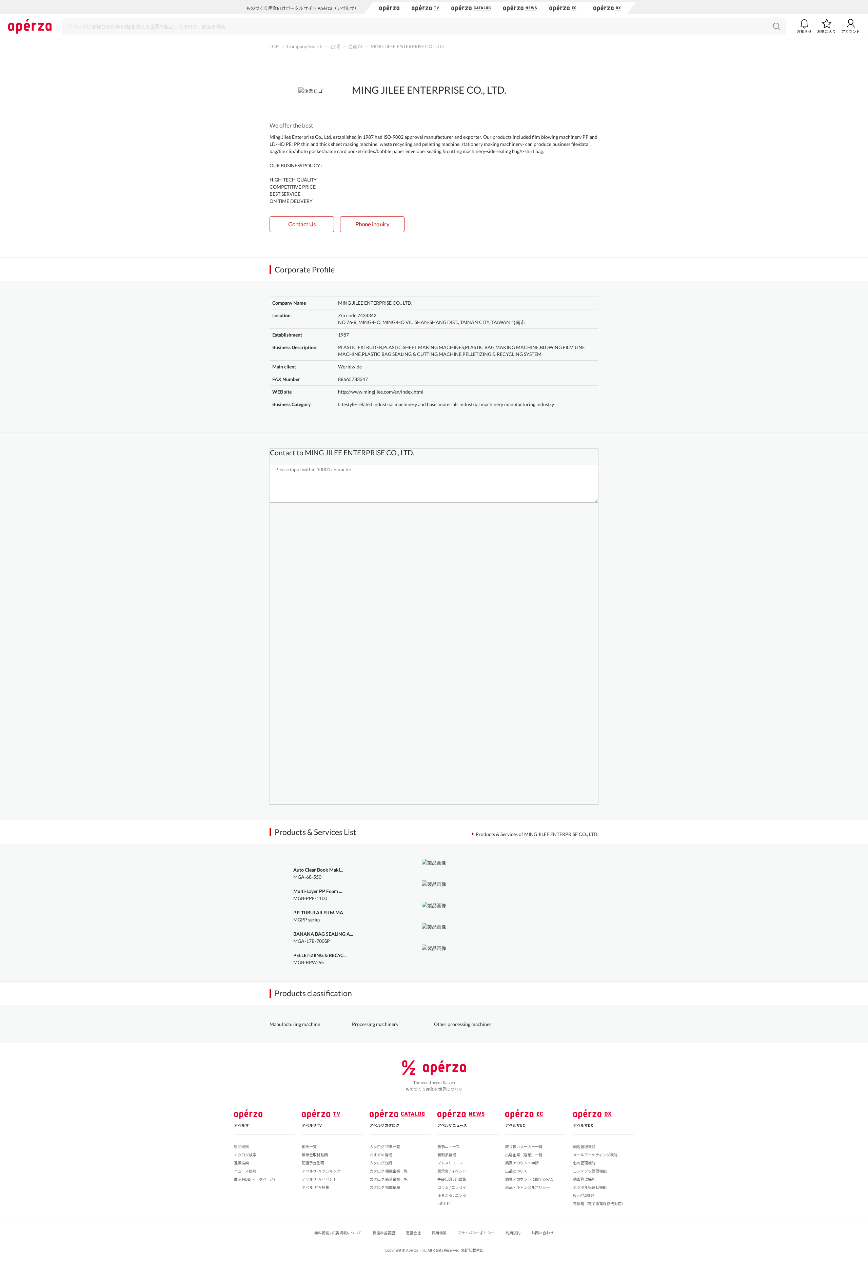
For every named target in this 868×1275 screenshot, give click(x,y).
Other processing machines (462, 1024)
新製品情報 (446, 1154)
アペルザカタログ (384, 1125)
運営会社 (413, 1232)
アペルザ (241, 1125)
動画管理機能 (584, 1179)
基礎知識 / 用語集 (451, 1179)
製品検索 (241, 1146)
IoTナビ (443, 1203)
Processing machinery (375, 1024)
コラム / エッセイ (451, 1187)
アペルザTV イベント (319, 1179)
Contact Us (302, 224)
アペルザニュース (452, 1125)
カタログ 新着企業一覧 (389, 1179)
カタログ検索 (245, 1154)
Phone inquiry (372, 224)
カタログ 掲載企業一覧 (389, 1171)
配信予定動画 (313, 1162)
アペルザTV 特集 (315, 1187)
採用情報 (439, 1232)
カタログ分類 (381, 1162)
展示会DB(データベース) (254, 1179)
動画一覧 (309, 1146)
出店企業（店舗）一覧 (523, 1154)
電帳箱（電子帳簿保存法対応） (599, 1203)
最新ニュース (448, 1146)
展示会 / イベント (451, 1171)
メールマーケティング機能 (595, 1154)
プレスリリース (450, 1162)
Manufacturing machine (295, 1024)
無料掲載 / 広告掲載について (338, 1232)
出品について (516, 1171)
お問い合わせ (542, 1232)
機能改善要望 (384, 1232)
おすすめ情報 (381, 1154)
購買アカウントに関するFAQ (529, 1179)
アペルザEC (515, 1125)
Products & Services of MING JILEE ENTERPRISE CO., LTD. (537, 834)
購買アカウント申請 (522, 1162)
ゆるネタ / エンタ (451, 1195)
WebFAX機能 (583, 1195)
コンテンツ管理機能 (590, 1171)
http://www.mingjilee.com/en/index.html (380, 392)
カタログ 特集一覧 (385, 1146)
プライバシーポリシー (476, 1232)
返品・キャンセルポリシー (527, 1187)
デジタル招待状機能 (590, 1187)
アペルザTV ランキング (321, 1171)
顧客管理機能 (584, 1146)
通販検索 (241, 1162)
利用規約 (513, 1232)
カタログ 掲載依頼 (385, 1187)
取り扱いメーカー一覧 (523, 1146)
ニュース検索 (245, 1171)
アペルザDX (583, 1125)
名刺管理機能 (584, 1162)
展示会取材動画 (315, 1154)
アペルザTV (312, 1125)
